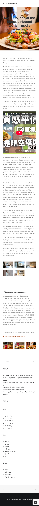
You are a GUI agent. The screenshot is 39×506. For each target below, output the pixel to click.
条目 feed (8, 472)
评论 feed (8, 474)
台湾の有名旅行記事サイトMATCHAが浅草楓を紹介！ (18, 384)
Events (7, 444)
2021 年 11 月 (9, 423)
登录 (6, 469)
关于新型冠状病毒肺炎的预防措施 (13, 389)
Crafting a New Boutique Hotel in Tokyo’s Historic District (19, 393)
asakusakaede (30, 40)
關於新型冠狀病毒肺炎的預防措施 (13, 387)
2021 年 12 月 (9, 421)
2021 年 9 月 (9, 426)
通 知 (7, 454)
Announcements (18, 40)
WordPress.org (10, 477)
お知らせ (7, 449)
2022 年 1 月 (9, 418)
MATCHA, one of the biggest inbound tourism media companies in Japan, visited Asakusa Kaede (18, 378)
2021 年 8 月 (9, 428)
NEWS (7, 446)
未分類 (7, 441)
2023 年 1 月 (9, 416)
